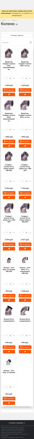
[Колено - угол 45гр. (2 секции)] (8, 362)
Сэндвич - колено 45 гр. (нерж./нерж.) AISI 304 (8, 167)
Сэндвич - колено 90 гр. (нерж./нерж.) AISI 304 (25, 219)
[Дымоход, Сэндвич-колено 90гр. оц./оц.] (25, 105)
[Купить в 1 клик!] (9, 94)
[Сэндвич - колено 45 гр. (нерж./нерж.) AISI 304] (8, 156)
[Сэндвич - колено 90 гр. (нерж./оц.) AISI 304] (8, 208)
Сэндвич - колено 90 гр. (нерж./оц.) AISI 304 (9, 219)
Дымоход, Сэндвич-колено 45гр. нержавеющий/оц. (9, 65)
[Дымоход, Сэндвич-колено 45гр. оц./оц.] (25, 53)
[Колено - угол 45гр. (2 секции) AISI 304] (8, 259)
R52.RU (22, 437)
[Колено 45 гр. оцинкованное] (8, 311)
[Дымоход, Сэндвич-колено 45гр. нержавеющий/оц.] (8, 53)
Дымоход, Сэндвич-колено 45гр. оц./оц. (25, 64)
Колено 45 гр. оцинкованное (8, 320)
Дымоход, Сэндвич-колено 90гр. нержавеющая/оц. (9, 117)
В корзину (10, 90)
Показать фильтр (17, 35)
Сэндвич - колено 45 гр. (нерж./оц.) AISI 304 (25, 167)
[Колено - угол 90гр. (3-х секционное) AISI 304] (25, 259)
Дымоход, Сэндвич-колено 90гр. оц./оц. (25, 115)
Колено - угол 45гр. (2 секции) (9, 371)
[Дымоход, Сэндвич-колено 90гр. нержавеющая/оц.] (8, 105)
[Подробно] (30, 42)
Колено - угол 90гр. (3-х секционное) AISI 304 (25, 270)
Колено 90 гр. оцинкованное (25, 320)
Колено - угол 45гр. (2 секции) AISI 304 (9, 269)
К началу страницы (16, 423)
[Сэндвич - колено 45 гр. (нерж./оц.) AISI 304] (25, 156)
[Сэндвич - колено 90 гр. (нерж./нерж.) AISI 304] (25, 208)
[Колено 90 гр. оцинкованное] (25, 311)
